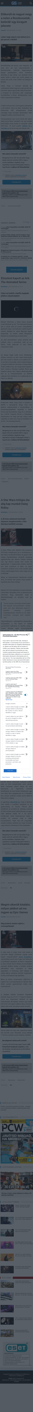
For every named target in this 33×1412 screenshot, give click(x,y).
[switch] (25, 672)
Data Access (16, 777)
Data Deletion (6, 777)
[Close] (29, 635)
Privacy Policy (27, 777)
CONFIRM (10, 770)
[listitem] (16, 667)
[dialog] (16, 706)
